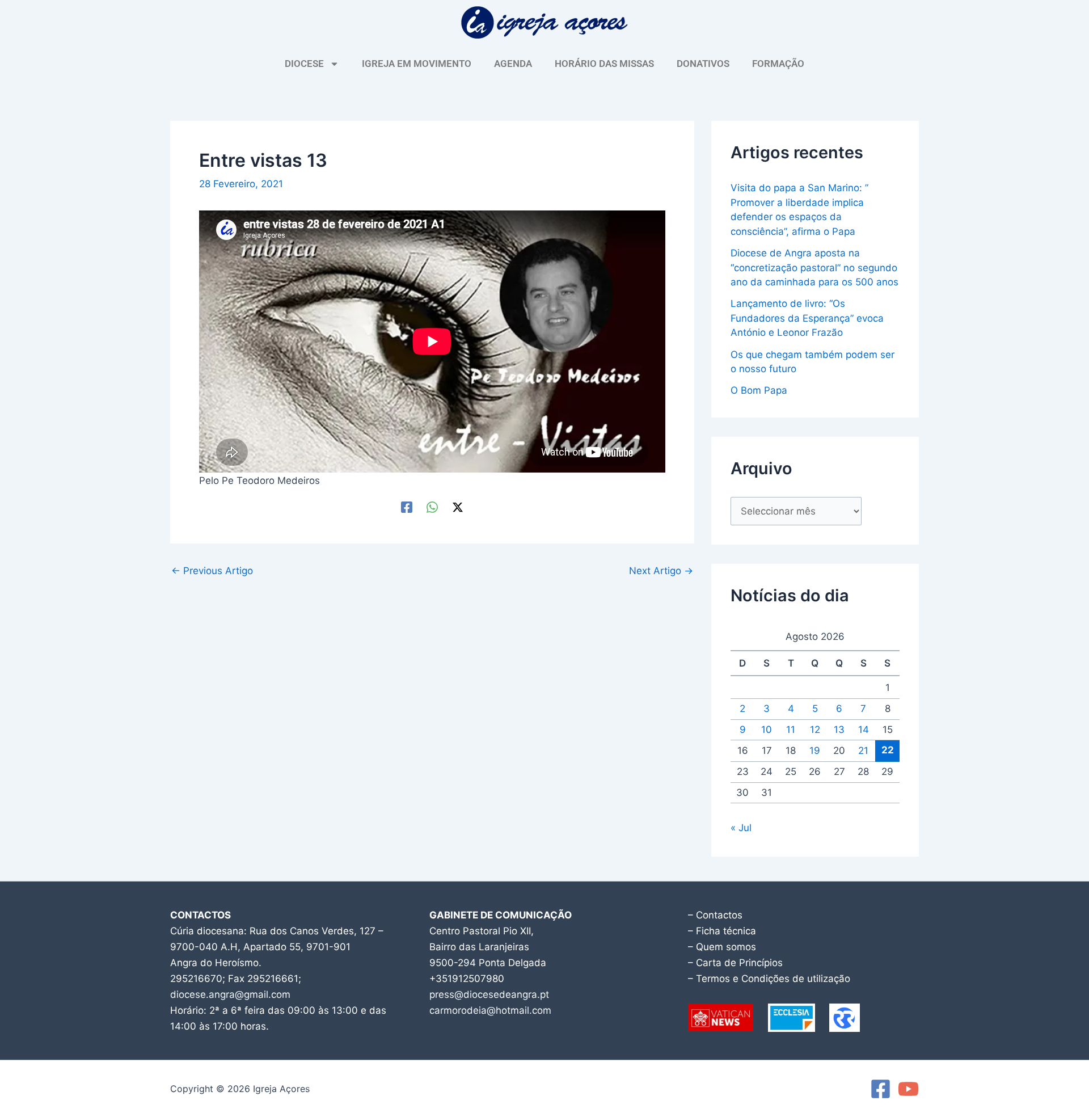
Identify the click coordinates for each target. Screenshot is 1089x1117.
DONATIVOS (703, 63)
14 (863, 729)
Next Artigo (661, 571)
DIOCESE (304, 63)
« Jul (741, 827)
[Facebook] (406, 506)
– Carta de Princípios (735, 962)
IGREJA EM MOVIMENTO (416, 63)
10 (766, 729)
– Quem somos (722, 946)
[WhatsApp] (432, 506)
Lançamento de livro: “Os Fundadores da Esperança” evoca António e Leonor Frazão (807, 318)
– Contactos (715, 915)
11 (790, 729)
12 (815, 729)
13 (839, 729)
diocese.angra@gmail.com (230, 994)
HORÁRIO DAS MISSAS (604, 63)
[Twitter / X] (457, 506)
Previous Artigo (212, 571)
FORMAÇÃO (778, 63)
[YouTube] (908, 1088)
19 (814, 750)
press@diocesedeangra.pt (489, 994)
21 (863, 750)
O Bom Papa (759, 390)
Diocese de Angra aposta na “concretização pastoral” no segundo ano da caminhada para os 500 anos (814, 267)
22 (887, 750)
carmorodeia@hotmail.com (490, 1010)
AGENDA (513, 63)
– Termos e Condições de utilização (769, 978)
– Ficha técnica (722, 931)
